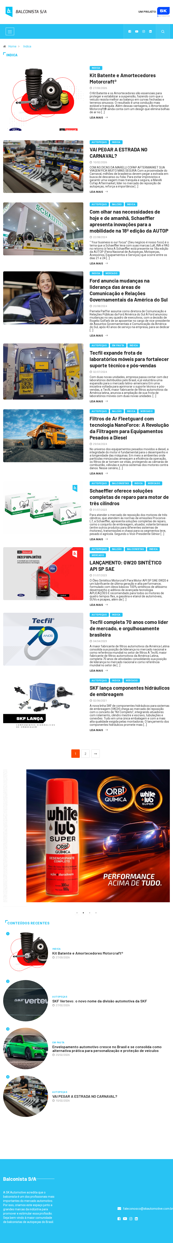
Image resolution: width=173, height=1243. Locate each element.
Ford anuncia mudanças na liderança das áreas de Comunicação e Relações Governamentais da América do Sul (129, 290)
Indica (27, 46)
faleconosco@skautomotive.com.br (147, 1209)
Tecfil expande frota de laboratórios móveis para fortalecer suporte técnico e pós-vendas (129, 359)
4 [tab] (96, 913)
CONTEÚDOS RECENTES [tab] (28, 923)
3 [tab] (90, 913)
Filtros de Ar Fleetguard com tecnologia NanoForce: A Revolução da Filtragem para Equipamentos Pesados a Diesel (129, 427)
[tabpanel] (86, 835)
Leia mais (96, 117)
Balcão (117, 204)
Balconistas (120, 483)
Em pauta (118, 345)
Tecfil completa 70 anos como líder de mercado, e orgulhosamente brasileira (129, 628)
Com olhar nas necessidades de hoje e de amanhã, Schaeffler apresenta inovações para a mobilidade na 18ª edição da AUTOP (129, 221)
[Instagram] (143, 31)
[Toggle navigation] (10, 31)
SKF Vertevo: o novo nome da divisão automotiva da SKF (99, 1001)
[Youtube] (136, 31)
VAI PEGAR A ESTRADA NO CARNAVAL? (84, 1096)
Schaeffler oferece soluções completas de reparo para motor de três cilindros (129, 497)
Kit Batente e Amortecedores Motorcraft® (87, 953)
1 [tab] (77, 913)
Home (12, 46)
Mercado (111, 273)
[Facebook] (129, 31)
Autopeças (99, 142)
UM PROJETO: (147, 11)
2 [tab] (83, 913)
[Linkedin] (150, 31)
